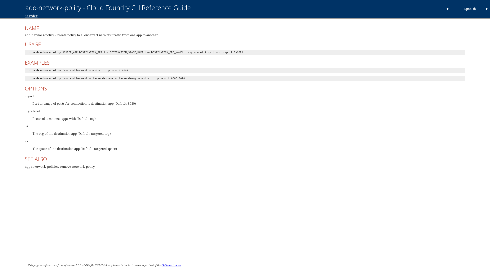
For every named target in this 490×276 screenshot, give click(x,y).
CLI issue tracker (171, 265)
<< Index (31, 16)
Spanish (470, 9)
